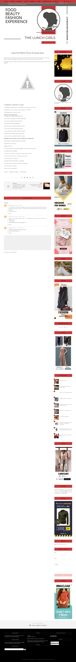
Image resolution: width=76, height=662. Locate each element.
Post (52, 642)
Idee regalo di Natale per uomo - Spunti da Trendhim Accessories (65, 429)
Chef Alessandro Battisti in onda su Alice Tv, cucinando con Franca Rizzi (65, 423)
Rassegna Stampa (47, 1)
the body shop (23, 171)
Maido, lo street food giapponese (65, 392)
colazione (62, 490)
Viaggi (38, 1)
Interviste (32, 1)
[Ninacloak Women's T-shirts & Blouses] (63, 618)
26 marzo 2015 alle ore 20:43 (19, 216)
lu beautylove (11, 216)
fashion (57, 492)
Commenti (53, 644)
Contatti (56, 1)
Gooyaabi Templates (49, 659)
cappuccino (56, 490)
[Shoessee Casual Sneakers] (63, 211)
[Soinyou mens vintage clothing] (63, 146)
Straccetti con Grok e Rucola (64, 410)
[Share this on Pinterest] (27, 177)
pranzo (69, 492)
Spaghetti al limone (63, 380)
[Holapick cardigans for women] (63, 481)
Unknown (10, 205)
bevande (60, 489)
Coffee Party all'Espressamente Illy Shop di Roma (65, 405)
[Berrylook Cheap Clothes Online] (63, 168)
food (63, 492)
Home (6, 1)
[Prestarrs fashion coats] (63, 318)
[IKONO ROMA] (63, 76)
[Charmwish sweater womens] (60, 544)
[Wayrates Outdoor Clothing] (63, 536)
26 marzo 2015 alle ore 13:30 (17, 205)
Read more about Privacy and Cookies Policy (35, 638)
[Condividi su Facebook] (22, 177)
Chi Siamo (12, 1)
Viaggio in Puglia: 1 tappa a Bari (65, 398)
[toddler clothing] (63, 253)
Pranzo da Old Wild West (64, 416)
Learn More (61, 3)
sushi (60, 493)
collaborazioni (69, 490)
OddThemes (31, 659)
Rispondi (9, 213)
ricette (55, 493)
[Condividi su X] (25, 177)
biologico (65, 489)
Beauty (26, 1)
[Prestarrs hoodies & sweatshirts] (63, 370)
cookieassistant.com (31, 636)
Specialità (19, 1)
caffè (70, 489)
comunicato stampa (13, 171)
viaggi (63, 493)
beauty (27, 50)
